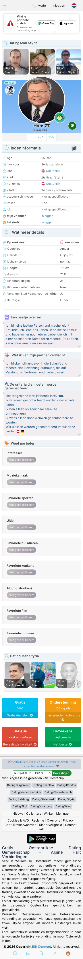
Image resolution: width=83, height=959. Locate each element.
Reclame (38, 820)
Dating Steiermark (43, 799)
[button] (4, 5)
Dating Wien (63, 806)
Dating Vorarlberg (41, 806)
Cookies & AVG (18, 820)
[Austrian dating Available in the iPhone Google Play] (41, 836)
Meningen (63, 813)
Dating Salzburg (19, 799)
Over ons (53, 820)
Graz (49, 177)
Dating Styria (66, 799)
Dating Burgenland (18, 785)
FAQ (41, 829)
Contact (71, 825)
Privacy (68, 820)
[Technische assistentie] (68, 953)
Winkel (48, 813)
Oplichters (33, 813)
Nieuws (18, 813)
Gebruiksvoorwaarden (20, 825)
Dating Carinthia (44, 785)
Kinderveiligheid (50, 825)
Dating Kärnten (66, 785)
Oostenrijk (53, 171)
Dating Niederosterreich (26, 792)
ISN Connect (41, 946)
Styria (58, 177)
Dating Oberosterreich (58, 792)
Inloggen (58, 5)
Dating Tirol (20, 806)
